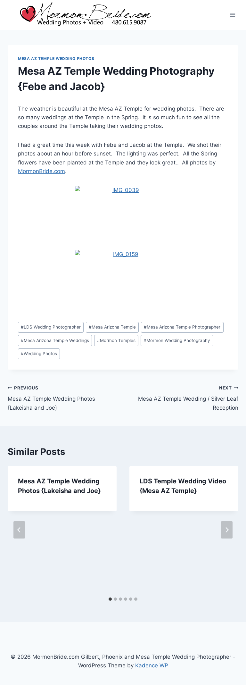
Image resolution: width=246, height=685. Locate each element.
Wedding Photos (39, 353)
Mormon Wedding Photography (177, 340)
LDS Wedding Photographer (51, 327)
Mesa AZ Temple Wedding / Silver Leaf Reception (188, 398)
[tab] (110, 599)
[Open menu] (232, 15)
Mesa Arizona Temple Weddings (55, 340)
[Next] (227, 530)
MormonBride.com (41, 171)
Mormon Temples (116, 340)
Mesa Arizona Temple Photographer (182, 327)
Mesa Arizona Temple (112, 327)
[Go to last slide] (19, 530)
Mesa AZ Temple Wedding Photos (56, 58)
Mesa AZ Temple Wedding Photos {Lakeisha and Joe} (51, 398)
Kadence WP (151, 665)
